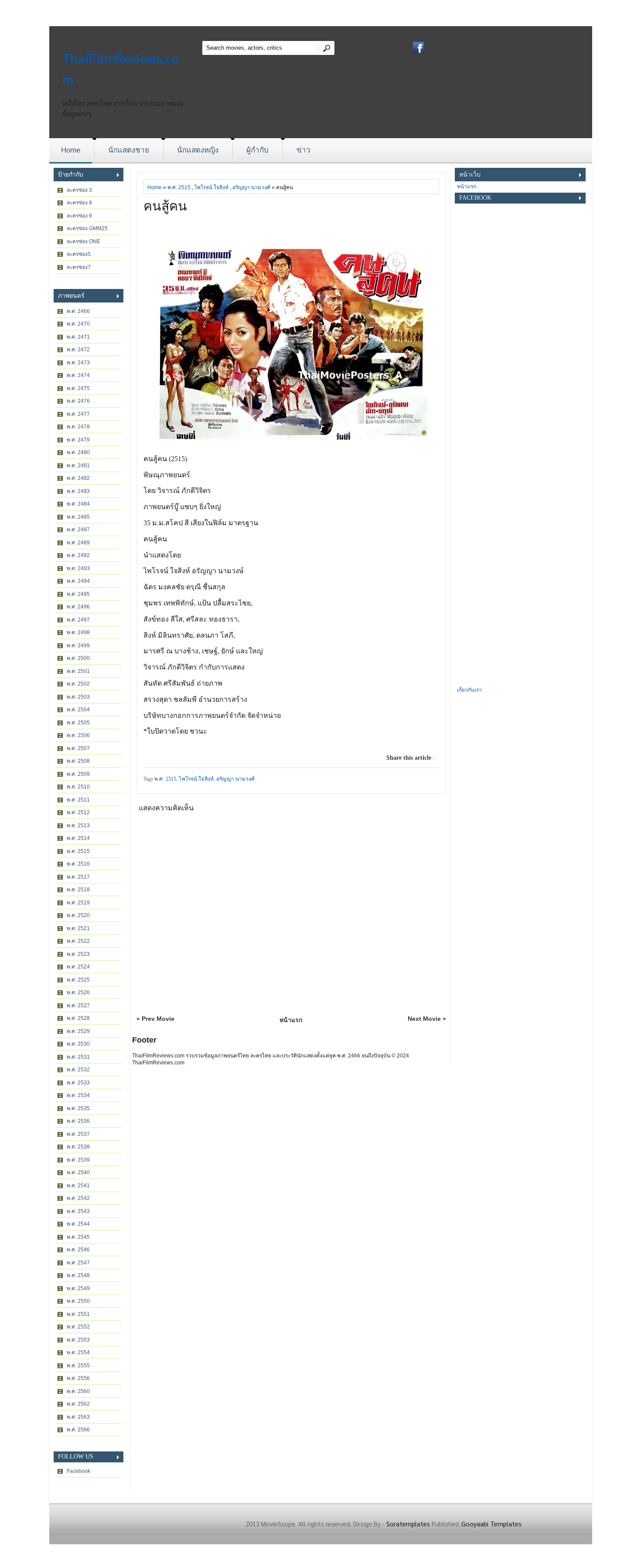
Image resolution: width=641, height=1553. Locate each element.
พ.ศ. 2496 (78, 607)
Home (70, 150)
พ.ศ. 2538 (78, 1147)
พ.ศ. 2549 (78, 1288)
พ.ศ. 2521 (78, 928)
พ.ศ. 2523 (78, 954)
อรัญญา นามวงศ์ (251, 187)
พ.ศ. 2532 (78, 1070)
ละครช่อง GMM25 (87, 228)
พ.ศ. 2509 (78, 774)
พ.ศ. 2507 (78, 748)
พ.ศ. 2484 (78, 504)
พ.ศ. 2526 (78, 992)
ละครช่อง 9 (79, 216)
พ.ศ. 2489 (78, 543)
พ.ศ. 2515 (78, 851)
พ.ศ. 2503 (78, 697)
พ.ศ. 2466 (78, 311)
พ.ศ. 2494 (78, 581)
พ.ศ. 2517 (78, 877)
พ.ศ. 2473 (78, 363)
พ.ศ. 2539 (78, 1160)
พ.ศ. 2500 (78, 658)
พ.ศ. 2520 (78, 915)
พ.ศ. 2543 (78, 1211)
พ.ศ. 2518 (78, 890)
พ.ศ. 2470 (78, 324)
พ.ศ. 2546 (78, 1250)
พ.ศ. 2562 (78, 1404)
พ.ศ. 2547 (78, 1263)
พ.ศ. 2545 (78, 1237)
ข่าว (303, 150)
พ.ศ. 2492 (78, 555)
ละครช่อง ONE (83, 241)
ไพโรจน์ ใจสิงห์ (211, 187)
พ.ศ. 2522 (78, 941)
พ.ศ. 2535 (78, 1108)
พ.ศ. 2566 (78, 1430)
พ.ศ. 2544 (78, 1224)
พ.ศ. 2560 (78, 1391)
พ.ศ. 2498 (78, 632)
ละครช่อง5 (79, 254)
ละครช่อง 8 (79, 203)
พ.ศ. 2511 (78, 800)
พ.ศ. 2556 (78, 1378)
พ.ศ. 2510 (78, 787)
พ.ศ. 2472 (78, 350)
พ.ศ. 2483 (78, 491)
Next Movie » (427, 1018)
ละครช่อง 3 (79, 190)
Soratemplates (408, 1523)
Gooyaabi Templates (491, 1523)
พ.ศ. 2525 (78, 980)
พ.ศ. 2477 (78, 414)
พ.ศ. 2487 (78, 530)
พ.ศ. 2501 (78, 671)
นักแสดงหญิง (197, 150)
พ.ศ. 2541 (78, 1186)
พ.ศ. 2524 (78, 967)
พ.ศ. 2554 (78, 1352)
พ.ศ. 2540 (78, 1172)
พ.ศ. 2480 (78, 452)
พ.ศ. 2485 (78, 517)
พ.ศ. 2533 (78, 1083)
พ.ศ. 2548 (78, 1275)
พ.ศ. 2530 (78, 1044)
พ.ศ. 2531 (78, 1057)
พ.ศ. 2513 (78, 825)
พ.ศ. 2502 (78, 684)
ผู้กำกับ (257, 150)
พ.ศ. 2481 (78, 465)
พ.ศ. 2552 (78, 1327)
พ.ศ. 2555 (78, 1366)
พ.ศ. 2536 (78, 1121)
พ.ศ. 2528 (78, 1018)
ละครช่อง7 (79, 267)
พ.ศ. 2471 (78, 337)
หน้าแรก (291, 1019)
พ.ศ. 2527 (78, 1005)
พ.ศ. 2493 (78, 568)
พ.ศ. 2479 (78, 440)
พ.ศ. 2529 (78, 1031)
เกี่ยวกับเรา (469, 690)
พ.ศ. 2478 (78, 427)
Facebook (78, 1471)
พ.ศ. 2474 (78, 375)
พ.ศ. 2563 (78, 1417)
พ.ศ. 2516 (78, 864)
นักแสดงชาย (128, 150)
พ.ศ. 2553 (78, 1340)
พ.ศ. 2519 (78, 903)
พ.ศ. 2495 (78, 594)
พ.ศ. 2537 (78, 1134)
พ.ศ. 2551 (78, 1314)
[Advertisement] (520, 554)
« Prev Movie (155, 1018)
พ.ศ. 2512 (78, 812)
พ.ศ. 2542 (78, 1198)
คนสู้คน (165, 206)
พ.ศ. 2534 (78, 1095)
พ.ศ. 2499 (78, 645)
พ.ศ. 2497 (78, 620)
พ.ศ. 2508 (78, 761)
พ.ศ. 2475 (78, 388)
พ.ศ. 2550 (78, 1301)
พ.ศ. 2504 (78, 710)
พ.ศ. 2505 (78, 723)
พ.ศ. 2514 (78, 838)
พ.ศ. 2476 (78, 401)
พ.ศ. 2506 (78, 735)
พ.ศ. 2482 (78, 478)
